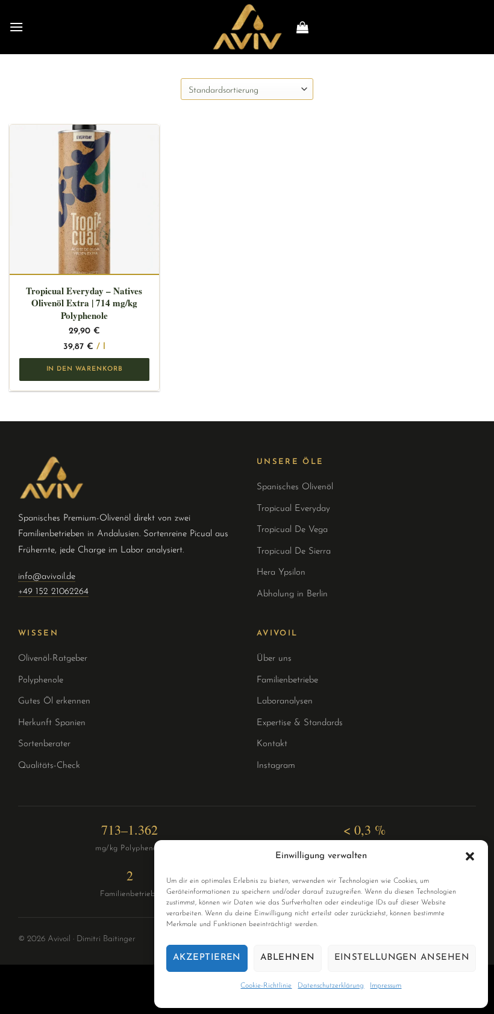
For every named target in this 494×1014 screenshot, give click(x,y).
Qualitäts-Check (49, 765)
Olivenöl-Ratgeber (52, 658)
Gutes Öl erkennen (54, 701)
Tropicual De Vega (292, 529)
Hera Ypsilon (281, 572)
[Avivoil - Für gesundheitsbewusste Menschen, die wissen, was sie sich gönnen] (247, 27)
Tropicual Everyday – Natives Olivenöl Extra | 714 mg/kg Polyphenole (84, 303)
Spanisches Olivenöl (295, 487)
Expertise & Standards (300, 723)
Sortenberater (44, 744)
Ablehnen (287, 957)
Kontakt (272, 744)
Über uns (274, 658)
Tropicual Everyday (293, 508)
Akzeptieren (207, 957)
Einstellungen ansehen (401, 957)
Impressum (385, 985)
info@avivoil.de (46, 576)
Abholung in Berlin (292, 594)
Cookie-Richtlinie (266, 985)
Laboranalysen (285, 701)
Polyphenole (40, 680)
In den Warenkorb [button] (84, 369)
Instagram (276, 765)
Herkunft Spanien (52, 723)
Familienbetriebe (287, 680)
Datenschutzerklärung (331, 985)
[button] (470, 856)
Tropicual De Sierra (294, 551)
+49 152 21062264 (53, 591)
